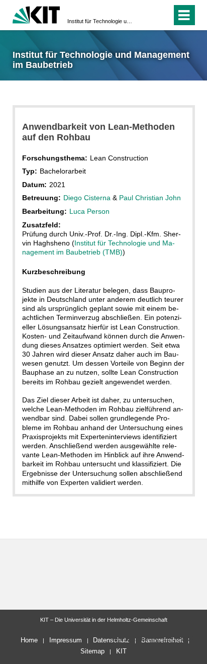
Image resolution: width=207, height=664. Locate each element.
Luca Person (89, 211)
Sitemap (92, 651)
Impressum (65, 640)
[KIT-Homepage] (36, 14)
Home (29, 640)
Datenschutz (111, 640)
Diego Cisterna (87, 198)
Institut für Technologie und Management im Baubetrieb (100, 21)
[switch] (146, 15)
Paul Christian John (150, 198)
